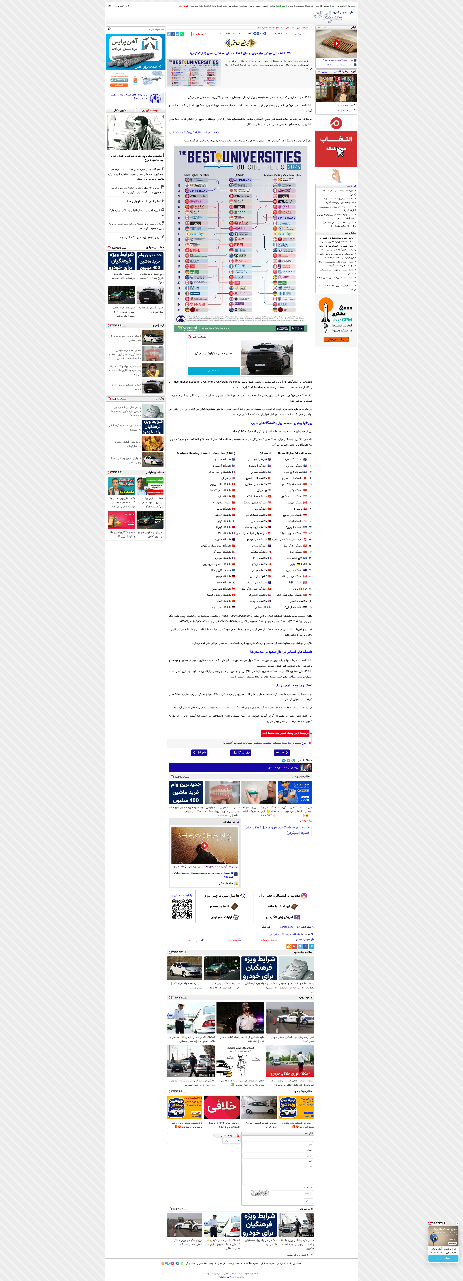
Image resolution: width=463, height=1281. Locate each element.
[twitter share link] (169, 34)
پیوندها (231, 1263)
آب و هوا (309, 6)
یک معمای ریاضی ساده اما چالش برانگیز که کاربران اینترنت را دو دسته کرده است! (336, 255)
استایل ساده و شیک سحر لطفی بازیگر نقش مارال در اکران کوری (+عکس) (336, 224)
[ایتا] (289, 946)
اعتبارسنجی (235, 1140)
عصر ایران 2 (194, 6)
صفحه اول (351, 6)
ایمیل (309, 1150)
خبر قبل (201, 752)
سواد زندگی (281, 6)
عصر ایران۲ (280, 1263)
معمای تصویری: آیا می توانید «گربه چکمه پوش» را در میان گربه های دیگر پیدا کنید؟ (337, 247)
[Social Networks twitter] (288, 761)
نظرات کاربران (241, 752)
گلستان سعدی (219, 906)
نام (311, 1138)
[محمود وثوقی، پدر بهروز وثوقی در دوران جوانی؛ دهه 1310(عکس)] (135, 132)
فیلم (201, 6)
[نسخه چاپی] (250, 33)
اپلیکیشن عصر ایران (182, 895)
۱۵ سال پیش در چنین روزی (221, 895)
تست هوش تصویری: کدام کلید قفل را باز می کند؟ (337, 287)
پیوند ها (290, 6)
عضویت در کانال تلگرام (207, 133)
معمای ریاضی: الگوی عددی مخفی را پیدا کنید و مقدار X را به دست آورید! (337, 263)
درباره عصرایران (267, 1263)
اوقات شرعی (300, 6)
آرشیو (333, 6)
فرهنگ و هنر (233, 6)
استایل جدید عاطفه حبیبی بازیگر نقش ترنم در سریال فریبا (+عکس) (336, 216)
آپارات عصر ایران (221, 917)
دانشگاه (296, 934)
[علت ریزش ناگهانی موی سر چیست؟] (336, 44)
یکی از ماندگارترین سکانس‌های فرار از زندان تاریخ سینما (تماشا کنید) (205, 867)
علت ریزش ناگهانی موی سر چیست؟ (338, 60)
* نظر (310, 1161)
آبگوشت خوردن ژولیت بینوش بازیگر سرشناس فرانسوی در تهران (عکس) (339, 200)
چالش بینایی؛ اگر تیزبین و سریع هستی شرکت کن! (338, 271)
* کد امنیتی (307, 1187)
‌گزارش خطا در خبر (199, 34)
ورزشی (251, 6)
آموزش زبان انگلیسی (279, 917)
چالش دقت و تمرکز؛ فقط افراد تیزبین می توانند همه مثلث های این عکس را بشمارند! (337, 239)
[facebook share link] (173, 34)
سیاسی (272, 6)
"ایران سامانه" (225, 1277)
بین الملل (243, 6)
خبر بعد (280, 752)
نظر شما (308, 1133)
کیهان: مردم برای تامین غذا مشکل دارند (140, 237)
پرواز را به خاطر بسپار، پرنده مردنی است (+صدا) (129, 96)
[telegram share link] (177, 34)
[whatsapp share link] (182, 34)
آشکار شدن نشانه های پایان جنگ (143, 201)
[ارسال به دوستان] (252, 33)
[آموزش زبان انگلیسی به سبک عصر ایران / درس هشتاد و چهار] (336, 88)
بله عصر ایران (176, 133)
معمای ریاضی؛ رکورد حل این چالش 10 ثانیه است (336, 279)
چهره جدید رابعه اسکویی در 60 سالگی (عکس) (339, 192)
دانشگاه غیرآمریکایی (278, 934)
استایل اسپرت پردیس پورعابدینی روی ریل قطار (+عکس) (337, 208)
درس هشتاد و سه (346, 111)
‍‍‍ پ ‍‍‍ (262, 33)
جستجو (326, 6)
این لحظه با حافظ (278, 906)
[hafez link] (241, 43)
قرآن (214, 6)
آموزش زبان (183, 6)
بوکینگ (225, 1140)
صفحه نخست (309, 34)
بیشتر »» (322, 27)
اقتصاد (265, 6)
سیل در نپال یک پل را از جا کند (340, 65)
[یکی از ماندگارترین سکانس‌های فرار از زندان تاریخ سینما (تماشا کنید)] (204, 845)
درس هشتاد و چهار (345, 105)
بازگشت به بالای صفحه (298, 1255)
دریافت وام (213, 371)
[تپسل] (189, 337)
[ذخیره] (255, 33)
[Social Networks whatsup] (293, 761)
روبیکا (189, 133)
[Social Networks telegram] (284, 761)
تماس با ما (341, 6)
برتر (289, 934)
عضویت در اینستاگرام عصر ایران (279, 895)
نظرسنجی (318, 6)
